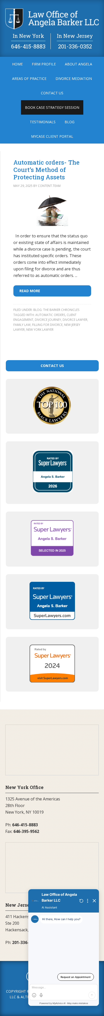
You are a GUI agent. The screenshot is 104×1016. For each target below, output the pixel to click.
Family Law (22, 325)
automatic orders (50, 315)
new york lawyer (40, 329)
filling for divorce (47, 325)
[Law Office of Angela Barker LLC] (52, 27)
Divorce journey (48, 320)
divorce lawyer (75, 320)
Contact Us (52, 365)
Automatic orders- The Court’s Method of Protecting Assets (46, 169)
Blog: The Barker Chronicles (56, 310)
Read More (29, 290)
